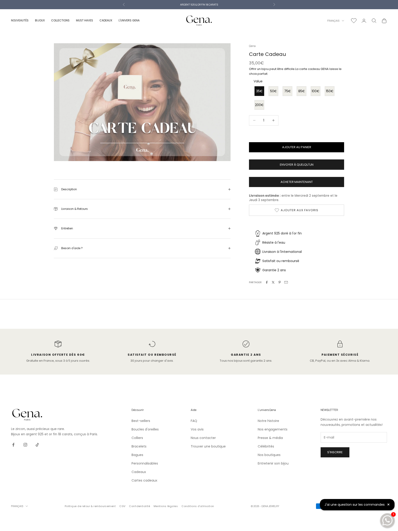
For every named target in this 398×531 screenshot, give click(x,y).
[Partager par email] (286, 282)
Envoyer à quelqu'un (296, 164)
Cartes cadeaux (144, 480)
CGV (122, 506)
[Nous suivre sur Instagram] (25, 444)
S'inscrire (335, 452)
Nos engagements (272, 429)
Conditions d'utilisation (197, 506)
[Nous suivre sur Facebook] (13, 444)
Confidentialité (139, 506)
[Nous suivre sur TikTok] (37, 444)
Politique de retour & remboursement (90, 506)
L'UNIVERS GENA (129, 20)
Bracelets (139, 446)
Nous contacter (203, 438)
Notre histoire (268, 420)
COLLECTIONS (60, 20)
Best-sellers (141, 420)
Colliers (137, 438)
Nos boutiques (269, 455)
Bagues (137, 455)
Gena (252, 46)
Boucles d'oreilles (145, 429)
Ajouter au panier (296, 147)
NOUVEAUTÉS (20, 20)
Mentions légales (166, 506)
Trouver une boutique (208, 446)
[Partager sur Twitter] (273, 282)
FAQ (194, 420)
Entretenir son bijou (273, 463)
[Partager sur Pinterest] (279, 282)
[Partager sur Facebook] (267, 282)
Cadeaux (139, 472)
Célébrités (266, 446)
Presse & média (270, 438)
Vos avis (197, 429)
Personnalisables (145, 463)
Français (333, 20)
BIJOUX (40, 20)
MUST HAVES (84, 20)
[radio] (259, 91)
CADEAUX (106, 20)
